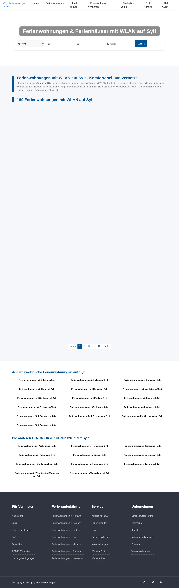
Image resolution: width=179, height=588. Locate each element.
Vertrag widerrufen (140, 551)
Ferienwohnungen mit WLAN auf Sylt (142, 407)
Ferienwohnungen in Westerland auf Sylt (89, 473)
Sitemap (135, 544)
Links (94, 530)
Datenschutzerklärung (142, 516)
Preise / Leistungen (21, 530)
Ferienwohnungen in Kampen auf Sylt (142, 446)
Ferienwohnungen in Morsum (66, 544)
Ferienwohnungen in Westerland (68, 558)
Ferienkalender (99, 523)
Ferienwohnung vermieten (97, 5)
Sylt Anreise (148, 5)
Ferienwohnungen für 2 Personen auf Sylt (37, 416)
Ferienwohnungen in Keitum (66, 530)
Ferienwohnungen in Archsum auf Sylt (37, 446)
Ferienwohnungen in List (64, 537)
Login (14, 523)
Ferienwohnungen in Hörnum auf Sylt (89, 446)
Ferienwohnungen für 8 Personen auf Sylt (37, 425)
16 (99, 346)
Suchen (141, 44)
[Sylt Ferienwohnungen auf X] (154, 582)
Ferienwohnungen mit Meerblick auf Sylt (142, 389)
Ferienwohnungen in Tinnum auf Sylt (142, 464)
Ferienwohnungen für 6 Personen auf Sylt (142, 416)
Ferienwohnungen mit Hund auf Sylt (36, 389)
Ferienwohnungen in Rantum (66, 551)
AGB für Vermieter (21, 551)
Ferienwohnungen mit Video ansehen (37, 380)
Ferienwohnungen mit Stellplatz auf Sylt (36, 398)
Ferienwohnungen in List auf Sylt (89, 455)
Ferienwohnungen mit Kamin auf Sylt (89, 389)
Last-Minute (73, 5)
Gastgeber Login (127, 5)
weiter (107, 346)
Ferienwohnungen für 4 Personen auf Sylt (89, 416)
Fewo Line (17, 544)
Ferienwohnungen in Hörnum (66, 516)
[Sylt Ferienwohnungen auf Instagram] (163, 582)
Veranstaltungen (100, 544)
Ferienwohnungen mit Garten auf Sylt (142, 380)
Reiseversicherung (101, 537)
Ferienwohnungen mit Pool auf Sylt (89, 398)
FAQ (14, 537)
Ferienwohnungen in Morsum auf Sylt (142, 455)
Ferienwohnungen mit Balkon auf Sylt (89, 380)
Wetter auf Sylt (99, 558)
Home (35, 3)
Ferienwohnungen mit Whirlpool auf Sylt (89, 407)
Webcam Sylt (98, 551)
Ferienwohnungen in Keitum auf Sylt (37, 455)
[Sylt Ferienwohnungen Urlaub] (16, 5)
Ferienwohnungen (55, 3)
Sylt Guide (165, 5)
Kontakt (135, 530)
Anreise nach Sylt (100, 516)
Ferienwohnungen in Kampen (66, 523)
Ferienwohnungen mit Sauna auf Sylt (142, 398)
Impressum (136, 523)
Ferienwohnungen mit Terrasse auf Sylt (37, 407)
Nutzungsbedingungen (23, 558)
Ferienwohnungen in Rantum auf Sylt (89, 464)
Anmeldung (17, 516)
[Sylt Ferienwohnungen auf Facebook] (146, 582)
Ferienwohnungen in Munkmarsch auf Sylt (36, 464)
